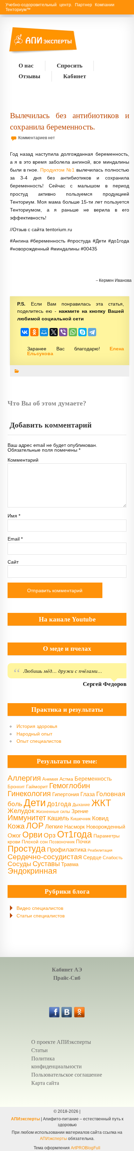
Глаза (87, 794)
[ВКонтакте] (25, 332)
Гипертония (65, 794)
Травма (69, 864)
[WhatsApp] (73, 332)
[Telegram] (92, 332)
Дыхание (81, 804)
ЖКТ (101, 803)
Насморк (74, 827)
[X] (53, 332)
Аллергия (24, 778)
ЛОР (35, 825)
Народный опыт (34, 734)
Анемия (50, 779)
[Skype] (82, 332)
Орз (50, 835)
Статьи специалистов (40, 915)
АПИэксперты (25, 1119)
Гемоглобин (69, 785)
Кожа (16, 826)
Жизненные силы (53, 811)
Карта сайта (45, 1083)
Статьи (39, 1050)
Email (15, 538)
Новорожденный (105, 827)
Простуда (27, 848)
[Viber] (63, 332)
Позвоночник (62, 842)
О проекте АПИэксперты (61, 1042)
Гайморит (37, 786)
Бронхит (16, 786)
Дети (35, 802)
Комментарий (23, 460)
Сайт (13, 561)
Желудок (21, 810)
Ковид (100, 818)
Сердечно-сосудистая (45, 857)
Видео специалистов (39, 908)
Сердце (92, 857)
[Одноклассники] (34, 332)
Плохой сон (35, 841)
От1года (74, 834)
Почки (83, 841)
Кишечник (80, 818)
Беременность (93, 779)
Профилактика (66, 849)
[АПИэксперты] (25, 41)
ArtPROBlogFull (85, 1148)
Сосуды (19, 863)
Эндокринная (32, 870)
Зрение (79, 811)
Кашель (58, 818)
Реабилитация (100, 850)
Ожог (14, 835)
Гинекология (29, 793)
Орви (32, 834)
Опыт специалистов (38, 741)
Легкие (54, 826)
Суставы (46, 863)
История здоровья (36, 726)
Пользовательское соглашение (66, 1075)
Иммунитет (27, 817)
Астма (66, 779)
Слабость (113, 857)
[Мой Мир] (44, 332)
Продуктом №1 (57, 170)
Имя (14, 515)
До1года (59, 804)
